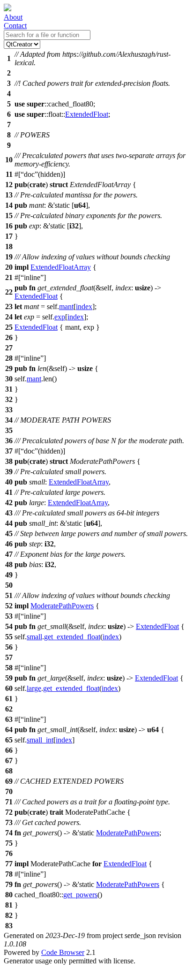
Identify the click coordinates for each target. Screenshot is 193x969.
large (34, 688)
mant (66, 306)
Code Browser (62, 952)
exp (59, 317)
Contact (15, 26)
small (34, 637)
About (13, 17)
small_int (40, 740)
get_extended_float (72, 637)
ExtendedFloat (86, 114)
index (84, 306)
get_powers (80, 895)
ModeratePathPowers (62, 606)
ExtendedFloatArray (60, 267)
